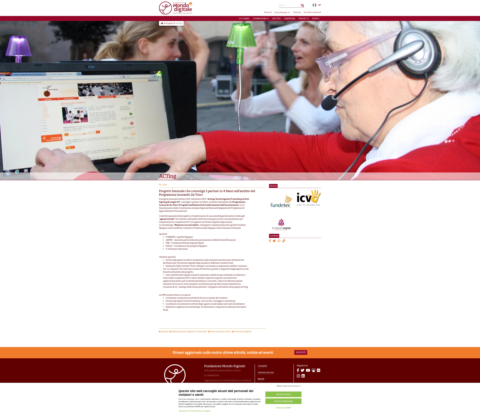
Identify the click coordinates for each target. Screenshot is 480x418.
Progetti (303, 18)
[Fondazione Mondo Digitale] (175, 8)
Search (302, 6)
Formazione (259, 18)
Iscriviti (301, 352)
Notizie (276, 18)
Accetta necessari (283, 401)
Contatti (262, 366)
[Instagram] (298, 376)
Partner (297, 12)
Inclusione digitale (242, 331)
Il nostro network (312, 12)
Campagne (289, 18)
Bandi (261, 379)
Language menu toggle (319, 5)
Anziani (164, 331)
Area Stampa (280, 12)
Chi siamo (244, 18)
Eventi (315, 18)
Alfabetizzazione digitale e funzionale (189, 331)
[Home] (161, 23)
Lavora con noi (266, 372)
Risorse (268, 12)
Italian (314, 5)
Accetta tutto (283, 394)
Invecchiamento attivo (220, 331)
